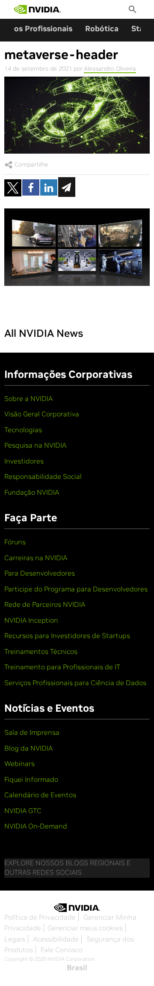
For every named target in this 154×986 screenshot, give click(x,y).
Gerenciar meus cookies (85, 928)
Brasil (77, 967)
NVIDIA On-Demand (35, 826)
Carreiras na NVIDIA (35, 557)
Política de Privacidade (40, 917)
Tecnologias (23, 429)
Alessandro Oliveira (110, 68)
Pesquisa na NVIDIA (35, 445)
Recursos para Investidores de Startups (67, 635)
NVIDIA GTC (22, 810)
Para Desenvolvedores (39, 573)
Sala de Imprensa (31, 732)
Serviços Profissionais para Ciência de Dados (75, 682)
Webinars (19, 763)
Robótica (101, 28)
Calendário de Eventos (40, 794)
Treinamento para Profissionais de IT (62, 666)
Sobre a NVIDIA (28, 398)
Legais (14, 939)
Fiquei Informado (31, 779)
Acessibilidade (56, 939)
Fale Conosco (62, 949)
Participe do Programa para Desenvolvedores (76, 589)
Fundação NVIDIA (31, 492)
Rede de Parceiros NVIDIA (44, 604)
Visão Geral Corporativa (41, 414)
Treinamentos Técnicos (40, 651)
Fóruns (15, 542)
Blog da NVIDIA (28, 748)
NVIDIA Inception (31, 620)
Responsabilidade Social (43, 476)
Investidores (24, 461)
